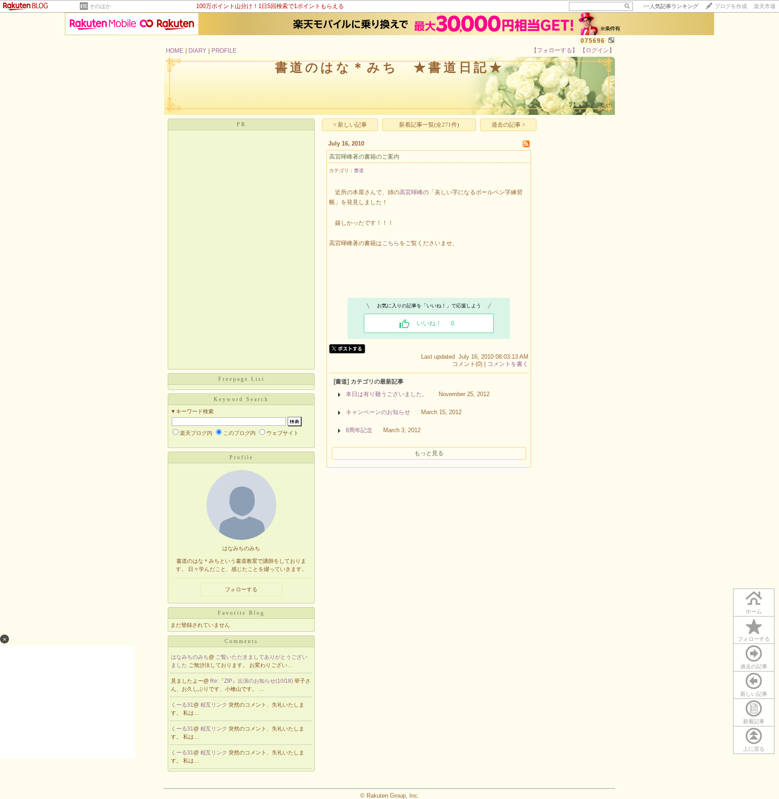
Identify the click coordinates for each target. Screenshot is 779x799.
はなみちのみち (190, 657)
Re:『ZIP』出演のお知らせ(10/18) (252, 681)
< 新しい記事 (350, 124)
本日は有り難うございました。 (387, 394)
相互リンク (214, 705)
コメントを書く (507, 364)
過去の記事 (753, 666)
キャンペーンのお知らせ (378, 412)
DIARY (197, 50)
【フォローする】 (554, 50)
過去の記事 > (508, 124)
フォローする (754, 639)
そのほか (100, 6)
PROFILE (224, 50)
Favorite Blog (241, 613)
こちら (390, 243)
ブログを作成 (731, 6)
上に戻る (754, 749)
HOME (174, 50)
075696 (593, 40)
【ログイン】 (597, 50)
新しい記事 (753, 694)
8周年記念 (359, 430)
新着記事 (754, 721)
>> (670, 6)
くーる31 (182, 705)
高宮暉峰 (411, 192)
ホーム (754, 611)
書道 (359, 170)
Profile (241, 457)
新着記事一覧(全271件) (429, 124)
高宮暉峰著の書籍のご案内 (364, 156)
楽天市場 (764, 6)
